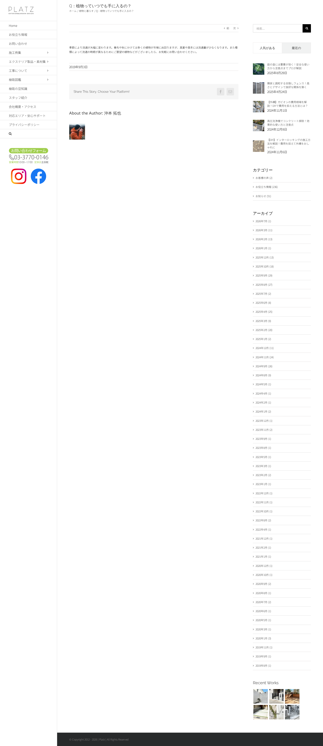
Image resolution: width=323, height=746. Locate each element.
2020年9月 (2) (263, 584)
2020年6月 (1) (263, 611)
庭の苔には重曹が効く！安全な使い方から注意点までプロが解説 (288, 66)
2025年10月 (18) (265, 266)
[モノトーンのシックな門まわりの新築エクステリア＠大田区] (276, 696)
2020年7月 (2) (263, 602)
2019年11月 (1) (264, 647)
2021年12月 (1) (264, 538)
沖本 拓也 (112, 114)
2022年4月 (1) (263, 529)
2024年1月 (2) (263, 411)
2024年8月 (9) (263, 375)
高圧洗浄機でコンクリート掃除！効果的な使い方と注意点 (288, 122)
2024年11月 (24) (265, 357)
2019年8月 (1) (263, 665)
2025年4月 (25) (264, 311)
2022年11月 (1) (264, 502)
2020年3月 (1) (263, 629)
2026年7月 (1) (263, 221)
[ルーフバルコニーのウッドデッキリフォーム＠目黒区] (292, 696)
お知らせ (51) (263, 196)
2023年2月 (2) (263, 475)
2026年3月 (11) (264, 230)
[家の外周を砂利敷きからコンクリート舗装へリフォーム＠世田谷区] (276, 712)
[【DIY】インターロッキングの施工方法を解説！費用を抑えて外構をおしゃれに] (258, 142)
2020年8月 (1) (263, 593)
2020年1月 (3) (263, 638)
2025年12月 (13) (265, 257)
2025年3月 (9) (263, 321)
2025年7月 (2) (263, 293)
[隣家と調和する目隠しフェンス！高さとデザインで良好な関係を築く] (258, 84)
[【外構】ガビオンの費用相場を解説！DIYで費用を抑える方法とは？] (258, 103)
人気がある (267, 48)
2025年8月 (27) (264, 284)
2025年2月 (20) (264, 330)
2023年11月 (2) (264, 429)
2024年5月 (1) (263, 384)
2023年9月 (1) (263, 438)
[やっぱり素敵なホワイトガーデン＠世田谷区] (260, 696)
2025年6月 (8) (263, 302)
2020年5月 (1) (263, 620)
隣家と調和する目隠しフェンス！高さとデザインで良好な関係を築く (288, 85)
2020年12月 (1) (264, 566)
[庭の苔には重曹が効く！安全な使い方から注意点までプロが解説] (258, 65)
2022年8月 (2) (263, 520)
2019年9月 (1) (263, 656)
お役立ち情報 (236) (267, 187)
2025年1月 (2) (263, 339)
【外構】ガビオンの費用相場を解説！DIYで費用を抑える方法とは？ (287, 103)
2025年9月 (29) (264, 275)
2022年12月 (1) (264, 493)
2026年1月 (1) (263, 248)
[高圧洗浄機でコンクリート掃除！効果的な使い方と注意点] (258, 122)
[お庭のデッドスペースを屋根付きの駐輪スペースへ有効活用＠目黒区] (292, 712)
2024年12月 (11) (265, 348)
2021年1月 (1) (263, 556)
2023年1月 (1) (263, 484)
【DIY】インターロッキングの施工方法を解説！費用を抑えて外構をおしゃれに (288, 143)
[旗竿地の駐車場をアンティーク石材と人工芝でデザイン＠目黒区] (260, 712)
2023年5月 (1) (263, 457)
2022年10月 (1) (264, 511)
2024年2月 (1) (263, 402)
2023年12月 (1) (264, 420)
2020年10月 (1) (264, 575)
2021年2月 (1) (263, 547)
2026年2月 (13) (264, 239)
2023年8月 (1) (263, 447)
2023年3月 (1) (263, 466)
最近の (296, 48)
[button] (28, 133)
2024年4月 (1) (263, 393)
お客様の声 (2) (264, 178)
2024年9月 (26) (264, 366)
